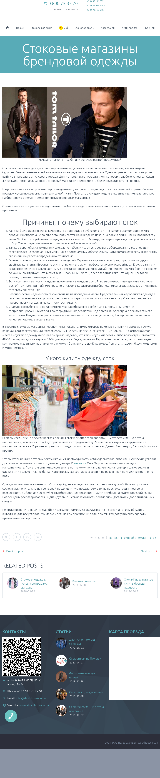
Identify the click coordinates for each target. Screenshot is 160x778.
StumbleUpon (38, 537)
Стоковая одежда (41, 27)
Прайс (20, 27)
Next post (147, 551)
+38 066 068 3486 (96, 5)
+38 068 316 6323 (96, 1)
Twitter (6, 537)
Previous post (15, 551)
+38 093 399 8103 (96, 10)
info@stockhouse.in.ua (31, 698)
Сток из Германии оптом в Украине (86, 709)
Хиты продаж (130, 27)
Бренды (150, 27)
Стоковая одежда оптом (86, 692)
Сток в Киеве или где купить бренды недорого (138, 583)
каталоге (79, 463)
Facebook (17, 537)
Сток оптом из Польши (85, 658)
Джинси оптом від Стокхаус (82, 641)
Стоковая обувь (84, 27)
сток (153, 537)
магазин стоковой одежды (127, 537)
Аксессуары (108, 27)
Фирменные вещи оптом (82, 675)
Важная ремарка (84, 581)
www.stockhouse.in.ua (34, 705)
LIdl (65, 27)
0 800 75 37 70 (63, 3)
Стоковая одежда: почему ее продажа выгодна (34, 583)
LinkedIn (27, 537)
